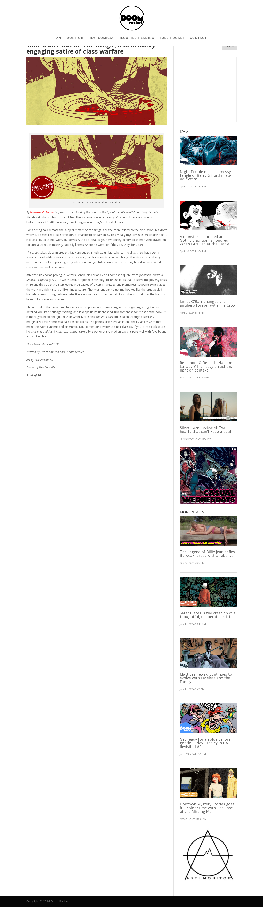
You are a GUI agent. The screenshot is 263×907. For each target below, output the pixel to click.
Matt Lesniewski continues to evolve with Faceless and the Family (206, 678)
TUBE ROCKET (172, 39)
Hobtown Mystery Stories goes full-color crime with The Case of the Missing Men (207, 808)
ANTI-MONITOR (69, 39)
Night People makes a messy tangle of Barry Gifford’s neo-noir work (205, 175)
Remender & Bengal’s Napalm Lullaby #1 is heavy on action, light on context (206, 366)
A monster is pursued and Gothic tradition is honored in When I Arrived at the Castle (206, 240)
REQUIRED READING (136, 39)
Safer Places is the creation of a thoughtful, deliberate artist (208, 614)
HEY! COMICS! (101, 39)
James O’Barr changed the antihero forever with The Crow (208, 303)
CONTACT (198, 39)
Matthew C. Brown (42, 212)
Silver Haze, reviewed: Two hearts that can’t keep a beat (205, 429)
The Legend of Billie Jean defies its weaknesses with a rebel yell (207, 553)
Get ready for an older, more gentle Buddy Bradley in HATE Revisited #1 (206, 743)
